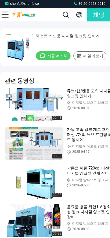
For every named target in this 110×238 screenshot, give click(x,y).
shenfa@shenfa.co (24, 4)
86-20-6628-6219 (91, 4)
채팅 (98, 15)
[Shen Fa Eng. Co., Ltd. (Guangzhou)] (23, 14)
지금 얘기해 (57, 56)
